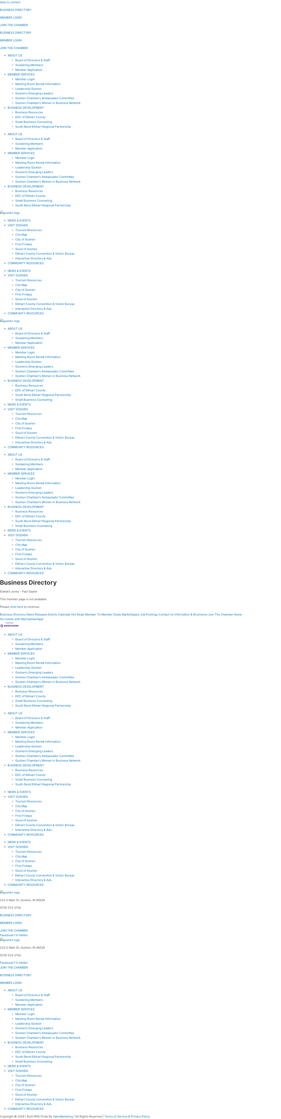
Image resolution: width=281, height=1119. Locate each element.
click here (16, 607)
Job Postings (149, 614)
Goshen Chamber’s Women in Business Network (47, 103)
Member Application (28, 70)
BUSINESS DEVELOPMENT (26, 108)
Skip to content (10, 2)
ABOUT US (15, 55)
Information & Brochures (190, 614)
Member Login (25, 79)
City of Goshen (25, 239)
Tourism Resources (28, 230)
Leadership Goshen (28, 89)
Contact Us (166, 614)
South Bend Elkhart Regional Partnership (43, 126)
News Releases (37, 614)
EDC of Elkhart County (30, 117)
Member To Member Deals (103, 614)
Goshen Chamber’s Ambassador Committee (44, 98)
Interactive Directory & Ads (33, 258)
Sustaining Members (29, 65)
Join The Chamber (220, 614)
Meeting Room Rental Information (38, 84)
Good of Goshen (26, 249)
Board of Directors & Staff (32, 60)
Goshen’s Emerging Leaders (34, 93)
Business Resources (29, 112)
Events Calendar (59, 614)
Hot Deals (77, 614)
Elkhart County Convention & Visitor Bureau (45, 253)
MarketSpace (131, 614)
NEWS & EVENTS (19, 220)
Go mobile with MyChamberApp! (21, 619)
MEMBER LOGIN (11, 17)
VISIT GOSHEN (18, 225)
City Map (21, 234)
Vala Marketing (63, 1116)
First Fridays (23, 244)
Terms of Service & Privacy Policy (127, 1116)
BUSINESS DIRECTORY (16, 10)
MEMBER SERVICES (21, 74)
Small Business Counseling (33, 122)
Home (238, 614)
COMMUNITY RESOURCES (26, 263)
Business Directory (13, 614)
